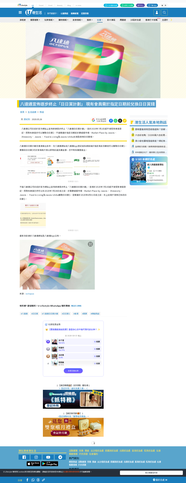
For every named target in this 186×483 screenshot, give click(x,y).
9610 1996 (76, 305)
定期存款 (85, 13)
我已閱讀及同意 (151, 472)
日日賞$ (66, 313)
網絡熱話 (95, 313)
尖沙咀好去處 (97, 450)
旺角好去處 (149, 450)
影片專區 (111, 19)
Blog (69, 5)
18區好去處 (135, 19)
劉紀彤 (27, 119)
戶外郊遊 (83, 453)
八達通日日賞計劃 (50, 313)
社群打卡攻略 (128, 5)
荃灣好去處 (137, 450)
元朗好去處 (125, 450)
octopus (30, 293)
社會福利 (93, 453)
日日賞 (35, 313)
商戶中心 (140, 5)
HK (33, 5)
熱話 (42, 111)
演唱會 (23, 19)
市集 (81, 450)
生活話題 (32, 111)
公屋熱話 (64, 13)
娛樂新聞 (74, 13)
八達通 (25, 313)
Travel (41, 5)
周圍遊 (123, 19)
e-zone (78, 5)
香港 (76, 313)
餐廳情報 (73, 453)
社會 (158, 450)
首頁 (22, 111)
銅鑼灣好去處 (111, 450)
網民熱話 (73, 461)
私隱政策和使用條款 (71, 471)
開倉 (87, 450)
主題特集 (166, 19)
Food (50, 5)
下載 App (153, 5)
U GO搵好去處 (112, 5)
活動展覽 (73, 450)
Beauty (60, 5)
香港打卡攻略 (151, 19)
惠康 (85, 313)
